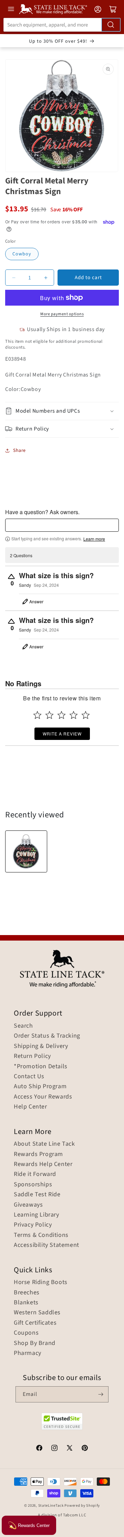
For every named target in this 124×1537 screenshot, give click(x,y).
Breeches (27, 1293)
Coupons (26, 1333)
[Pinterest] (84, 1449)
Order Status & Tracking (47, 1036)
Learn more (94, 539)
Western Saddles (37, 1312)
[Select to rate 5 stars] (85, 715)
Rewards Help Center (43, 1164)
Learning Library (36, 1215)
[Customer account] (97, 9)
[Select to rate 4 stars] (73, 715)
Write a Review (62, 733)
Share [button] (19, 450)
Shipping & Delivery (41, 1046)
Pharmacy (27, 1353)
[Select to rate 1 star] (37, 715)
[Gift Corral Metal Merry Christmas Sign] (26, 851)
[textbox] (62, 525)
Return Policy (32, 1056)
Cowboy (21, 254)
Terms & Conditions (41, 1235)
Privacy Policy (33, 1225)
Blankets (26, 1302)
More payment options (62, 314)
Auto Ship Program (40, 1086)
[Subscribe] (100, 1394)
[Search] (111, 24)
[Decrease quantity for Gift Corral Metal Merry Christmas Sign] (13, 277)
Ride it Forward (35, 1174)
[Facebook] (39, 1449)
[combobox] (62, 25)
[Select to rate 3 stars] (61, 715)
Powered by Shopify (82, 1505)
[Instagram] (54, 1449)
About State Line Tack (44, 1144)
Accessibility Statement (46, 1245)
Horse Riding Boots (41, 1282)
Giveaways (28, 1205)
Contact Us (29, 1076)
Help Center (30, 1107)
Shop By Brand (34, 1343)
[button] (62, 411)
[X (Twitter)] (69, 1449)
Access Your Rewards (43, 1097)
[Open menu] (11, 9)
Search (23, 1026)
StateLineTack (51, 1505)
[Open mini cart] (113, 9)
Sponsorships (33, 1184)
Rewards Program (38, 1154)
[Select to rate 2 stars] (49, 715)
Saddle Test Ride (37, 1194)
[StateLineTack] (53, 9)
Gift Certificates (35, 1323)
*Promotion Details (41, 1066)
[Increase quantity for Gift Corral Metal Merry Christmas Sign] (45, 277)
